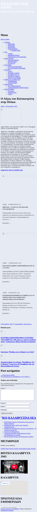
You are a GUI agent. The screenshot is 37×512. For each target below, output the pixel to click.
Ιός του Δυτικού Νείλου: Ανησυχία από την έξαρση (18, 436)
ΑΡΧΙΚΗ (7, 42)
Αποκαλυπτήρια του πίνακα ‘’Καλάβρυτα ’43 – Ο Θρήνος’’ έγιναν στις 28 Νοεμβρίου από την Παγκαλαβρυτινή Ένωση (18, 364)
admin (2, 106)
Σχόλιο (3, 388)
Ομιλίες (10, 71)
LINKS (10, 94)
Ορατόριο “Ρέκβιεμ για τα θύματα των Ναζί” (17, 352)
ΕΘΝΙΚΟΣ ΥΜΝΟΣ (14, 76)
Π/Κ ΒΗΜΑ (8, 65)
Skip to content (5, 39)
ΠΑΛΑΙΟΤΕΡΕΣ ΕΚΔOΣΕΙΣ (16, 68)
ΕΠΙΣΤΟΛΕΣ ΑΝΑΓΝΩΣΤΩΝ (17, 57)
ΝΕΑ (5, 52)
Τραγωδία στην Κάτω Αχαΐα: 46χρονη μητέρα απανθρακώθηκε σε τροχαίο (17, 434)
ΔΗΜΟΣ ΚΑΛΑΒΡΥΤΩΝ (12, 79)
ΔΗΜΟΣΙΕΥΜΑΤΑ (13, 55)
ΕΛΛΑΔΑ (11, 91)
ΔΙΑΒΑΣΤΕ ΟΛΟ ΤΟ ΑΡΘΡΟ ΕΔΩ (12, 170)
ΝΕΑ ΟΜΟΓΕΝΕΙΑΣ (14, 86)
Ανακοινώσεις (27, 324)
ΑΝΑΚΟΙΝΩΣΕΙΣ (13, 60)
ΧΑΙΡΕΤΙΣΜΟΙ (12, 83)
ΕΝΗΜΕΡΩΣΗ (12, 81)
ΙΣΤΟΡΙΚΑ (7, 70)
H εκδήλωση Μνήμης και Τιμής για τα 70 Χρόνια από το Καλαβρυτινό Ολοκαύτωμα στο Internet (18, 297)
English (3, 448)
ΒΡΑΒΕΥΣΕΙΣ (15, 50)
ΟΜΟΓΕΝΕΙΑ (8, 84)
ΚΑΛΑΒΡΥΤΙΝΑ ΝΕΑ (22, 417)
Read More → (7, 223)
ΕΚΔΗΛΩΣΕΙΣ (8, 58)
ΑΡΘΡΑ (10, 53)
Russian (28, 448)
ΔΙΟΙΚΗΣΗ (11, 45)
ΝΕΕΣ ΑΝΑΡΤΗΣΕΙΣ (14, 78)
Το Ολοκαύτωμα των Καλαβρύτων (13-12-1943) (15, 376)
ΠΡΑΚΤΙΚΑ (11, 47)
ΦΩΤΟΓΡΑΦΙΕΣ (9, 89)
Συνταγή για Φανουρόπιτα (11, 432)
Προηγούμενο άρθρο (8, 375)
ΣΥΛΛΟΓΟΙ (11, 63)
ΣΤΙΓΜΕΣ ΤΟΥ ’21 (13, 75)
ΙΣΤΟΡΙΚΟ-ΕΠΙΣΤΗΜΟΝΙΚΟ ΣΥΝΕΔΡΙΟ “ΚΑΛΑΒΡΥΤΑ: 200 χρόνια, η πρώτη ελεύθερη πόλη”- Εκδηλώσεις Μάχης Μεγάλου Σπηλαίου (18, 340)
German (16, 448)
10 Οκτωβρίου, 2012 (11, 106)
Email (3, 406)
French (11, 448)
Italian (24, 448)
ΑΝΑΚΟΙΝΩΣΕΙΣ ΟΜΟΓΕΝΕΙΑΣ (18, 87)
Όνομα (3, 403)
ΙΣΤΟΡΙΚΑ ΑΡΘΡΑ (13, 73)
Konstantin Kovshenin (7, 510)
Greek (20, 448)
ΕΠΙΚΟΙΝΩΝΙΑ (13, 49)
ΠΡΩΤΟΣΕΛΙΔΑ (6, 507)
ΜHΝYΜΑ (11, 44)
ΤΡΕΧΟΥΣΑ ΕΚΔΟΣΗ (15, 66)
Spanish (33, 448)
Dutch (7, 448)
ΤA (2, 507)
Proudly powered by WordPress (10, 509)
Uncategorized (18, 324)
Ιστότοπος (3, 410)
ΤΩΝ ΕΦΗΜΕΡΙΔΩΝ (13, 507)
